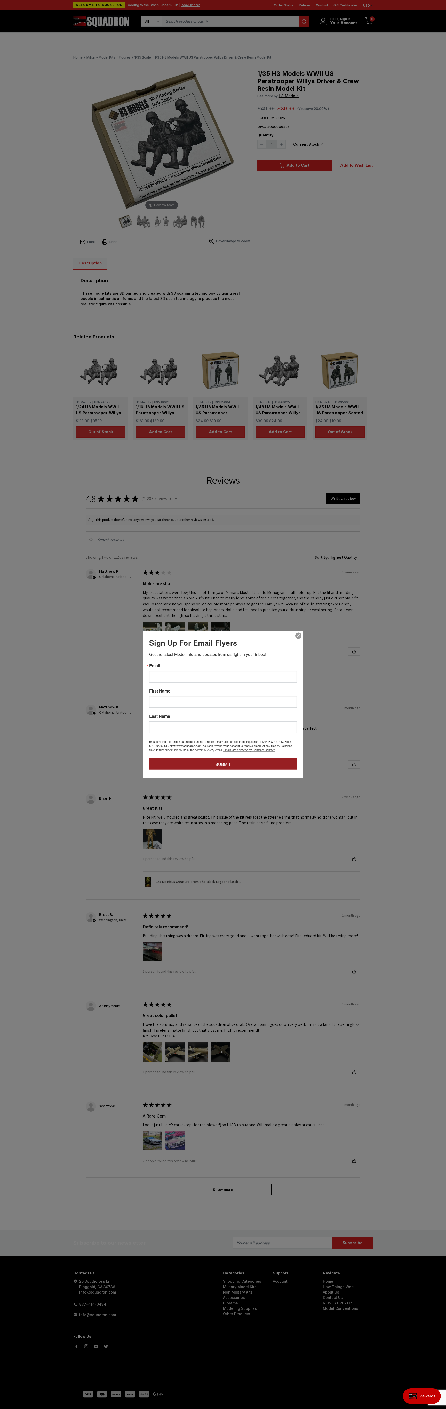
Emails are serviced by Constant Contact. (249, 749)
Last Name (159, 716)
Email (154, 665)
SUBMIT (223, 764)
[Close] (298, 635)
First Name (159, 691)
